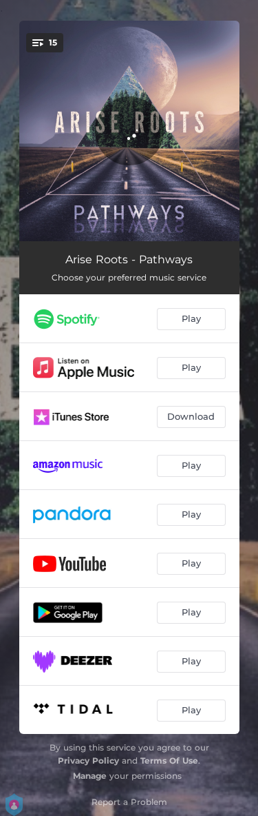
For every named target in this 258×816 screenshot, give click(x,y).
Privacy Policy (88, 760)
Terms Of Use (169, 760)
